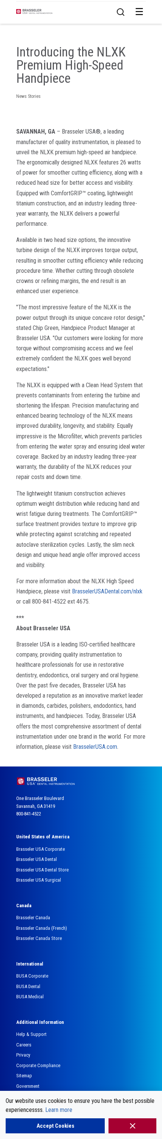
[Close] (132, 1125)
